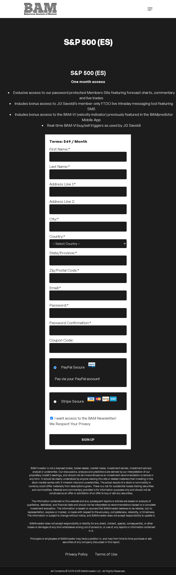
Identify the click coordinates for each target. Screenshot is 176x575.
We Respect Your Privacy (69, 423)
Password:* (59, 305)
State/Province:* (63, 253)
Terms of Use (106, 554)
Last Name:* (59, 166)
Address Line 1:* (62, 184)
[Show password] (120, 313)
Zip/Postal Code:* (64, 270)
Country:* (57, 236)
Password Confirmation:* (70, 323)
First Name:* (59, 149)
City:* (54, 219)
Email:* (55, 288)
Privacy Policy (76, 554)
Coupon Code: (61, 340)
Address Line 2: (62, 201)
